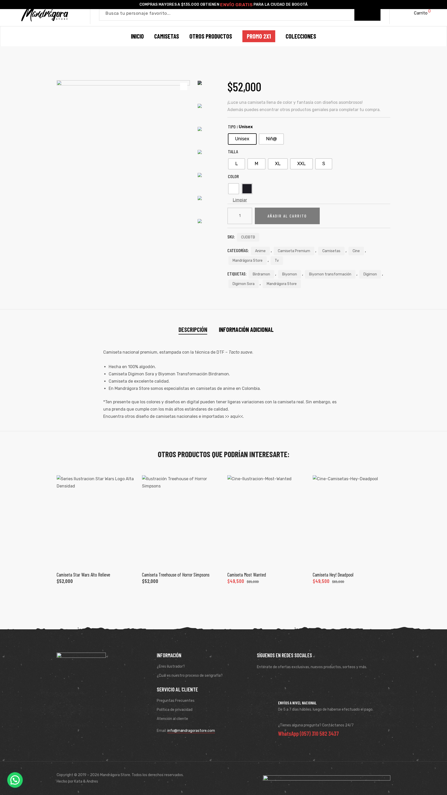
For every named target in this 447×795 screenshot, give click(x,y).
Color (233, 176)
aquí (234, 416)
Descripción (192, 329)
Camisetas (331, 251)
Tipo (232, 126)
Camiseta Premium (294, 251)
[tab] (192, 329)
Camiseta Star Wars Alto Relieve (83, 575)
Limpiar (240, 200)
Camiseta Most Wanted (246, 575)
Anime (260, 251)
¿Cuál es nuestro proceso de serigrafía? (190, 675)
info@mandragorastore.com (191, 730)
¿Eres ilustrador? (171, 666)
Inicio (137, 36)
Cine (356, 251)
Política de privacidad (174, 710)
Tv (277, 260)
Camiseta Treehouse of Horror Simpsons (176, 575)
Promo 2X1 (259, 36)
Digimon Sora (244, 284)
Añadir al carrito (287, 215)
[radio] (242, 139)
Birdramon (261, 274)
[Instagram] (277, 679)
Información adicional (246, 329)
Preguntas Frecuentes (176, 700)
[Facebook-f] (262, 679)
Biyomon (289, 274)
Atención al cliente (172, 719)
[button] (15, 780)
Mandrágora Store (248, 260)
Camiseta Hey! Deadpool (333, 575)
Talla (233, 151)
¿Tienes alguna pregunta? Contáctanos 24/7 (316, 725)
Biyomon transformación (330, 274)
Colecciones (301, 36)
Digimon (370, 274)
